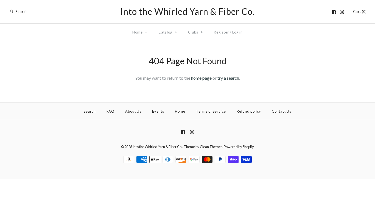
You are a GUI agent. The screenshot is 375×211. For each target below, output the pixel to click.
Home (139, 32)
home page (201, 77)
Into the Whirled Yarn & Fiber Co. (157, 147)
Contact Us (281, 111)
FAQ (110, 111)
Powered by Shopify (239, 147)
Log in (237, 32)
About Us (133, 111)
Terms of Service (211, 111)
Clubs (195, 32)
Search (90, 111)
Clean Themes (211, 147)
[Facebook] (334, 12)
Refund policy (249, 111)
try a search (228, 77)
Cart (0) (360, 11)
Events (158, 111)
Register (221, 32)
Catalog (167, 32)
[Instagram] (342, 12)
